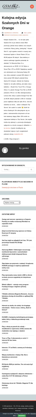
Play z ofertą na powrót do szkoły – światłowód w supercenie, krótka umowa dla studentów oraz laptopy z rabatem (17, 329)
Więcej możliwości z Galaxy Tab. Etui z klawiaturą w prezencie (15, 356)
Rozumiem (22, 415)
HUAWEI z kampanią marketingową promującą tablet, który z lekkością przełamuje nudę (17, 318)
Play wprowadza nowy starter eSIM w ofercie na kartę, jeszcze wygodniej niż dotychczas (17, 276)
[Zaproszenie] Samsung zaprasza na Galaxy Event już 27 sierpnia (16, 232)
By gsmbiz (24, 148)
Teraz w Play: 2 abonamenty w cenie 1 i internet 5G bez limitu (15, 339)
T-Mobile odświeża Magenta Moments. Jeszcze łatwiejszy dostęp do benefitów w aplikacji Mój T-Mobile (17, 296)
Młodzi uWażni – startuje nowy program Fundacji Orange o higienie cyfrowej (15, 286)
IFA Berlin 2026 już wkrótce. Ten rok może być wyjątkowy (17, 365)
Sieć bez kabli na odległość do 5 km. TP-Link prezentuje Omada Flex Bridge (17, 241)
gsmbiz (29, 32)
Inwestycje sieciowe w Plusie (12, 187)
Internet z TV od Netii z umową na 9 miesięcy (17, 347)
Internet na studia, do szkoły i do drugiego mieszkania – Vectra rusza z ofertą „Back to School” (16, 308)
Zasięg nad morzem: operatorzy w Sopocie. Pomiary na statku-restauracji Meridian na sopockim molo (16, 221)
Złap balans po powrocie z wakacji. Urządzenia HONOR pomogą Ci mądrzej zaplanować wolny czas (17, 266)
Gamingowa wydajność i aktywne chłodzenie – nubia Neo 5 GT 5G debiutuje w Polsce (17, 375)
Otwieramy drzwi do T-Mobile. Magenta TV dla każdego (17, 384)
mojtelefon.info (18, 134)
